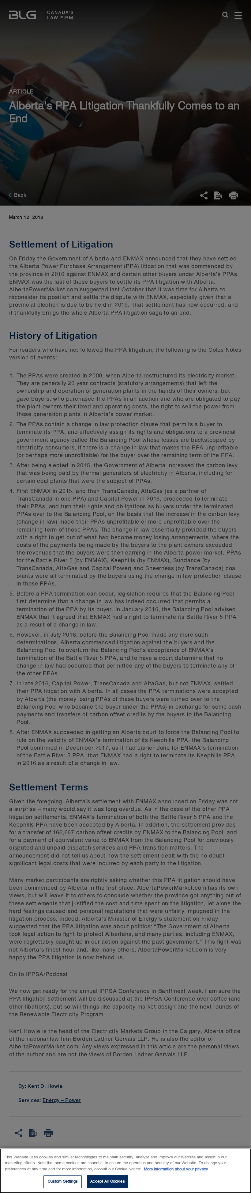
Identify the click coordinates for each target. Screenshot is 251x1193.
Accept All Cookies (107, 1182)
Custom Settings (63, 1182)
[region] (125, 1170)
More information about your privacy (176, 1169)
